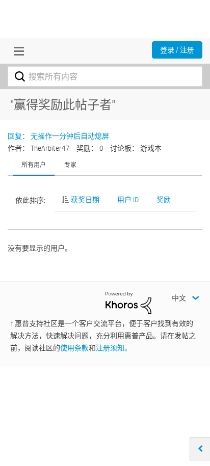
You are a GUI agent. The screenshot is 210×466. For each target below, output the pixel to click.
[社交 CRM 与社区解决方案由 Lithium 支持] (128, 302)
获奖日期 (85, 199)
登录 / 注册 (177, 49)
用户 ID (128, 199)
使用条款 (74, 347)
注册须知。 (114, 347)
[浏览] (16, 51)
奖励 (163, 199)
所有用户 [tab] (33, 164)
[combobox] (105, 76)
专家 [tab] (70, 164)
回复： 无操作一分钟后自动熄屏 (58, 136)
